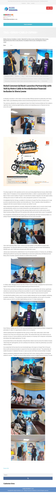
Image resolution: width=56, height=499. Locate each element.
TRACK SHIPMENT (28, 24)
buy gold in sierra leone (34, 76)
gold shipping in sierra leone (27, 78)
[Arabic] (4, 14)
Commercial (45, 76)
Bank (27, 76)
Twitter (28, 3)
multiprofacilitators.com (28, 488)
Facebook (24, 3)
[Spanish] (12, 14)
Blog (23, 76)
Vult (38, 81)
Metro (48, 78)
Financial (7, 78)
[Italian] (11, 14)
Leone (44, 78)
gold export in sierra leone (14, 78)
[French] (9, 14)
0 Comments (44, 81)
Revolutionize (13, 81)
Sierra (21, 81)
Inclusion (35, 78)
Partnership (7, 81)
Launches (40, 78)
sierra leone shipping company (30, 81)
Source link (6, 468)
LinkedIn (32, 3)
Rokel (18, 81)
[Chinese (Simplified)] (6, 14)
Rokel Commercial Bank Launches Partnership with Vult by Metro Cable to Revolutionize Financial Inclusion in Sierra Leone (27, 88)
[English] (7, 14)
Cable (41, 76)
